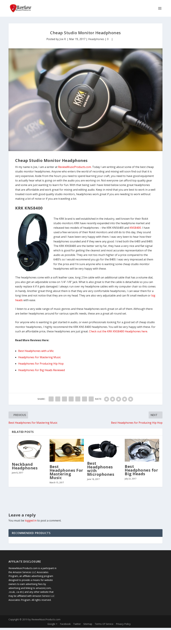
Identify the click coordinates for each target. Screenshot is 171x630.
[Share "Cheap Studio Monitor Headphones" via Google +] (64, 399)
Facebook (65, 623)
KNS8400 (135, 228)
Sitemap (87, 623)
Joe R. (62, 39)
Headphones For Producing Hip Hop (41, 363)
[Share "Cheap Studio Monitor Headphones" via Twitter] (57, 399)
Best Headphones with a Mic (36, 351)
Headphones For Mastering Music (39, 357)
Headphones (96, 39)
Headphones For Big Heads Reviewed (41, 370)
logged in (31, 520)
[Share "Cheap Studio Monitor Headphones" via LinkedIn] (84, 399)
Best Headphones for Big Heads (141, 470)
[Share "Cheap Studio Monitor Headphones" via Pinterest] (77, 399)
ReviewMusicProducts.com (74, 167)
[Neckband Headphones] (29, 449)
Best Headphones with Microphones (100, 468)
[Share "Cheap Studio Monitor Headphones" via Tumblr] (71, 399)
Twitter (77, 623)
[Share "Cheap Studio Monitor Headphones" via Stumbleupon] (91, 399)
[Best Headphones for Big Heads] (142, 450)
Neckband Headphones (25, 466)
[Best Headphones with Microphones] (104, 448)
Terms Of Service (104, 623)
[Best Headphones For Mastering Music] (67, 450)
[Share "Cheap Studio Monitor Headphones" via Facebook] (51, 399)
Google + (52, 623)
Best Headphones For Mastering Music (66, 472)
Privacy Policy (123, 623)
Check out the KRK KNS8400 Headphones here (118, 331)
